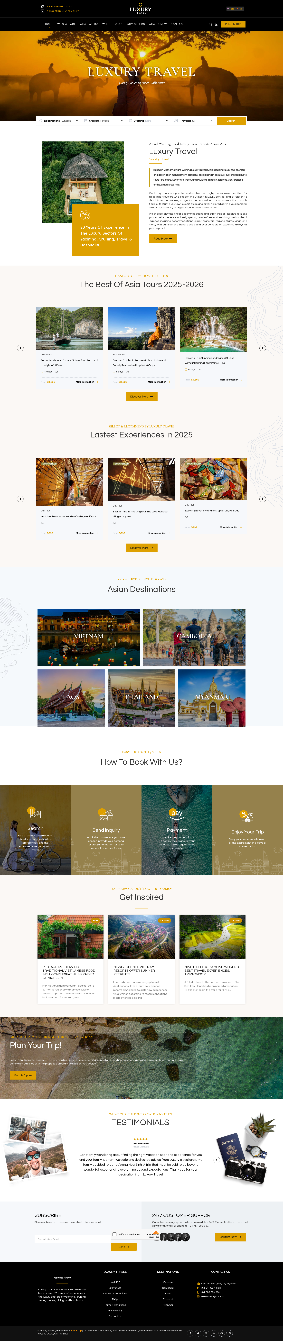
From (43, 382)
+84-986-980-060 (59, 6)
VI (241, 9)
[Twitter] (198, 1333)
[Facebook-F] (190, 1333)
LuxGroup (76, 1330)
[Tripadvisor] (214, 1333)
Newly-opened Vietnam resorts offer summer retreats (134, 970)
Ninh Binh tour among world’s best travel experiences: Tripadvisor (211, 970)
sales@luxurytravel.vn (63, 11)
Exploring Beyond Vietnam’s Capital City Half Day (212, 510)
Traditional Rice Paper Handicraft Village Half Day (68, 516)
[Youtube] (221, 1333)
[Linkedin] (229, 1333)
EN (232, 9)
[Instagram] (206, 1333)
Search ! (231, 121)
